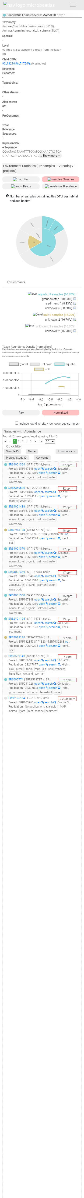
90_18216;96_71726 (15, 63)
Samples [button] (68, 179)
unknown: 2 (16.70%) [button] (59, 319)
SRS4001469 (16, 572)
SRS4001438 (16, 506)
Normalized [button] (60, 412)
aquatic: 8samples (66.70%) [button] (57, 294)
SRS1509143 (16, 656)
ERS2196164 (16, 698)
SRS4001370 (16, 548)
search (49, 468)
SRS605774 (15, 679)
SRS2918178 (16, 530)
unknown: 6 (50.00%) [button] (59, 308)
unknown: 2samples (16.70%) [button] (56, 326)
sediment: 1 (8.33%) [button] (59, 303)
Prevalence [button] (70, 186)
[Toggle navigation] (72, 5)
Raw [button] (21, 412)
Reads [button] (27, 186)
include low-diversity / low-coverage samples (49, 423)
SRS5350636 (16, 488)
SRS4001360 (16, 595)
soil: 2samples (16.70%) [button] (59, 315)
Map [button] (26, 179)
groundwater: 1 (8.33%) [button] (57, 299)
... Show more (50, 155)
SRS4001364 (16, 464)
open (37, 468)
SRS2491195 (16, 618)
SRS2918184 (16, 637)
